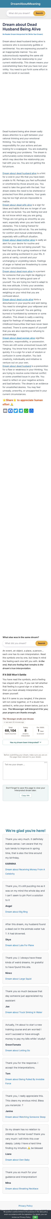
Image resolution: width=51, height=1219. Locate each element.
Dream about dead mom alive (18, 271)
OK (35, 1217)
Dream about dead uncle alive (18, 299)
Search (39, 13)
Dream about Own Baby (17, 1159)
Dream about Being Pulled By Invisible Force (24, 1081)
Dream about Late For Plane (19, 945)
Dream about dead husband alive (19, 173)
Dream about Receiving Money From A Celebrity (25, 871)
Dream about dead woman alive (19, 338)
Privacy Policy (26, 1206)
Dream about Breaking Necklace (21, 1188)
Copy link (26, 795)
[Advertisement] (25, 103)
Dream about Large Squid (18, 978)
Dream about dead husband (17, 366)
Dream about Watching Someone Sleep (25, 1117)
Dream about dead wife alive (17, 205)
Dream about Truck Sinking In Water (23, 1012)
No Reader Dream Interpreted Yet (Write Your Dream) (23, 34)
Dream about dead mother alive (19, 240)
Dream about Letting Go (17, 1050)
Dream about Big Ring (16, 911)
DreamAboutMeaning (25, 3)
